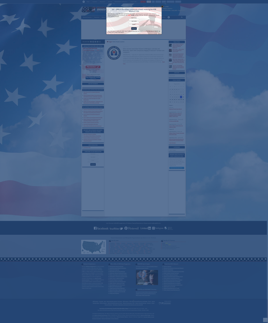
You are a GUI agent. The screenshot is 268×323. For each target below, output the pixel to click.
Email (134, 24)
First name (134, 17)
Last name (134, 21)
